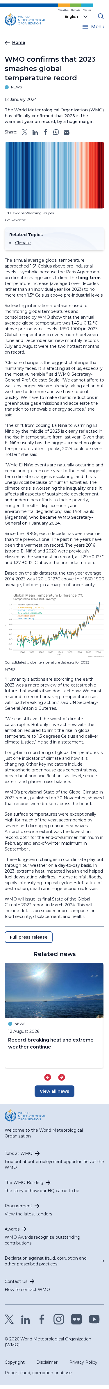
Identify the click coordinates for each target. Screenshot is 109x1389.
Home (18, 42)
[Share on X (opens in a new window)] (25, 132)
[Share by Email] (66, 132)
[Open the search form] (100, 16)
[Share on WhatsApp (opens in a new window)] (56, 132)
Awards (12, 1229)
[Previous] (47, 1077)
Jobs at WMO (19, 1153)
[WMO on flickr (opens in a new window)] (76, 1319)
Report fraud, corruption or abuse (38, 1372)
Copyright (15, 1362)
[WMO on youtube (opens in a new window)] (94, 1319)
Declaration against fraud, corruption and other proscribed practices (46, 1261)
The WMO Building (24, 1182)
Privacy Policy (83, 1362)
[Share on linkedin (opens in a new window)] (35, 132)
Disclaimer (47, 1362)
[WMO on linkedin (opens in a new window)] (25, 1319)
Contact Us (16, 1281)
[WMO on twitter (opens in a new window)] (9, 1319)
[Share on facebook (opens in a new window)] (46, 132)
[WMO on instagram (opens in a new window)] (58, 1319)
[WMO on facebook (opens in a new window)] (42, 1319)
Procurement (18, 1205)
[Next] (61, 1077)
